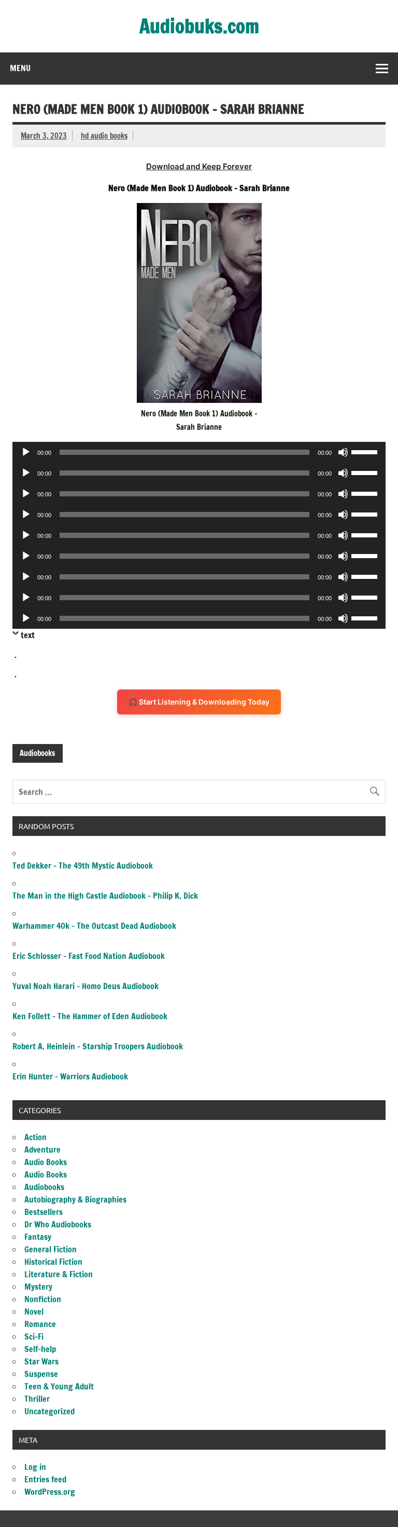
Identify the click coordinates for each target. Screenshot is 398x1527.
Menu (20, 68)
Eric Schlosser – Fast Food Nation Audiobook (88, 956)
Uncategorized (49, 1411)
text (28, 635)
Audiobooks (37, 753)
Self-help (40, 1349)
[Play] (26, 452)
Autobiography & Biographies (75, 1199)
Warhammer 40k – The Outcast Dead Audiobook (94, 925)
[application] (199, 452)
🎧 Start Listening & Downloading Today (199, 701)
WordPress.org (49, 1491)
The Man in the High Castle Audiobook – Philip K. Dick (105, 895)
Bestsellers (43, 1212)
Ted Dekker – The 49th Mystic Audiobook (82, 865)
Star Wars (41, 1361)
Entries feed (45, 1479)
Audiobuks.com (199, 25)
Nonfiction (42, 1299)
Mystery (38, 1286)
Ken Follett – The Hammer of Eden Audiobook (89, 1016)
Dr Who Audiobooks (57, 1224)
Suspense (41, 1374)
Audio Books (45, 1162)
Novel (34, 1311)
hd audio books (104, 135)
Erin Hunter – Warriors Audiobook (70, 1076)
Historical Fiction (53, 1261)
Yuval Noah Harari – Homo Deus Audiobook (85, 986)
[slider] (365, 451)
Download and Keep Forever (199, 166)
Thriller (37, 1398)
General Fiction (50, 1249)
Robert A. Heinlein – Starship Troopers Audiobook (97, 1046)
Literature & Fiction (58, 1274)
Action (35, 1137)
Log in (35, 1466)
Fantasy (37, 1236)
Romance (40, 1324)
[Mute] (343, 452)
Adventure (42, 1149)
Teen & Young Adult (59, 1386)
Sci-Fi (34, 1336)
